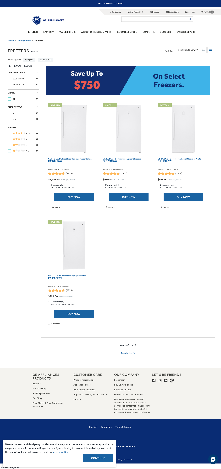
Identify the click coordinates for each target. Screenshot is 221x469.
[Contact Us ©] (172, 380)
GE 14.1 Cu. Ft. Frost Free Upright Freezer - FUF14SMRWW (67, 277)
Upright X (29, 60)
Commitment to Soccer (157, 32)
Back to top (127, 353)
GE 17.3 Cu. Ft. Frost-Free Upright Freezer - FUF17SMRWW (122, 160)
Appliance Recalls (82, 384)
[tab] (23, 79)
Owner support (186, 32)
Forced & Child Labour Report (128, 394)
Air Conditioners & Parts (96, 32)
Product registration (83, 380)
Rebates (37, 383)
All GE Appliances (41, 393)
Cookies (93, 427)
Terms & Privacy (123, 427)
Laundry (48, 32)
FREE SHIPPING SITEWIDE (110, 3)
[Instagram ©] (159, 380)
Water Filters (67, 32)
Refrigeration (24, 40)
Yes (14, 119)
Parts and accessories (84, 389)
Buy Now (74, 197)
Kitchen (33, 32)
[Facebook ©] (153, 380)
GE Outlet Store (127, 32)
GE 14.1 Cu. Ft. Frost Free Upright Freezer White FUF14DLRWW (179, 160)
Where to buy (39, 388)
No (14, 113)
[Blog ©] (165, 380)
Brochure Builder (122, 389)
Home (11, 40)
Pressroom (119, 380)
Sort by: (169, 51)
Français (155, 12)
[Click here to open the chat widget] (213, 459)
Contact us (106, 427)
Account (191, 12)
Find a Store (173, 12)
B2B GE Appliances (123, 384)
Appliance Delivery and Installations (91, 394)
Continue (98, 458)
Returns (77, 399)
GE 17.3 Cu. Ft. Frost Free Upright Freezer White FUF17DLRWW (70, 160)
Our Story (37, 398)
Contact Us (116, 12)
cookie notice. (61, 452)
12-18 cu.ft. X (45, 60)
